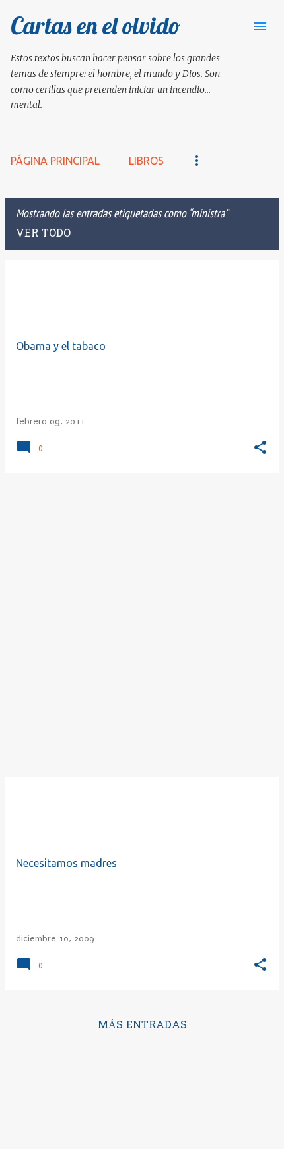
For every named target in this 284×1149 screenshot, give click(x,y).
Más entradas (142, 1026)
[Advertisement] (142, 625)
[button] (260, 448)
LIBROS (146, 161)
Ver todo (43, 234)
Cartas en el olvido (96, 25)
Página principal (55, 161)
